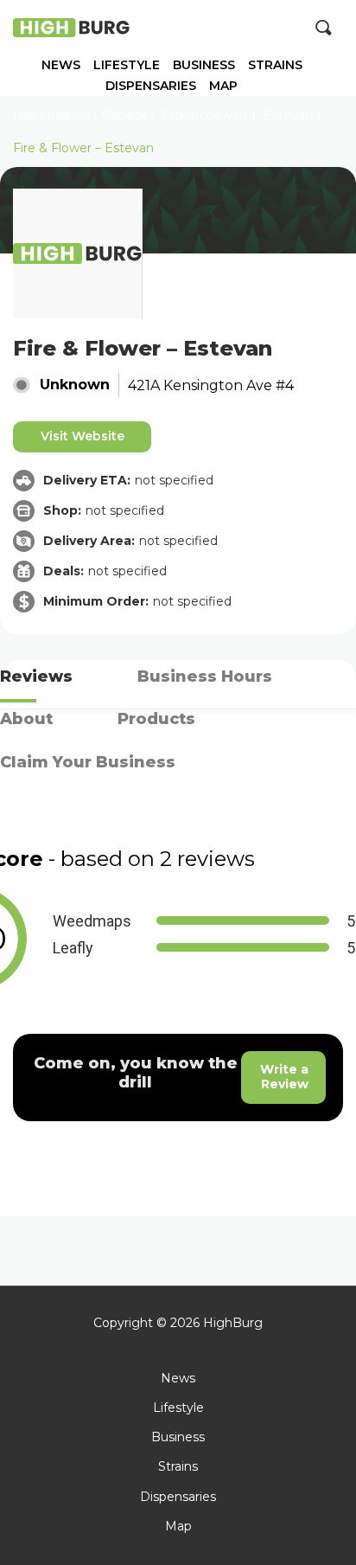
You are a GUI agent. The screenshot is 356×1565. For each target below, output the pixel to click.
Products (156, 718)
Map (223, 86)
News (60, 65)
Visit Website (82, 436)
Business (204, 65)
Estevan (288, 115)
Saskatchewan (203, 115)
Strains (275, 65)
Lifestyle (126, 65)
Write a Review (284, 1077)
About (26, 718)
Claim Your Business (87, 762)
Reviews (36, 676)
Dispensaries (150, 86)
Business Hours (204, 676)
